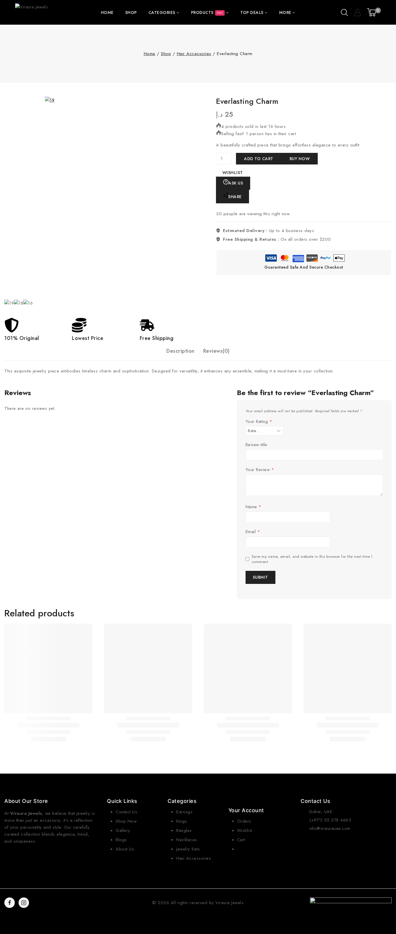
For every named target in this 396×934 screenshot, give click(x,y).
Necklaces (186, 840)
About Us (125, 849)
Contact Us (126, 812)
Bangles (184, 830)
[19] (146, 198)
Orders (244, 821)
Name (253, 507)
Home (107, 12)
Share (235, 197)
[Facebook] (9, 902)
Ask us (235, 183)
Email (253, 532)
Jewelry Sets (188, 849)
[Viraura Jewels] (32, 12)
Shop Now (126, 821)
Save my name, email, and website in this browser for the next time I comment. (312, 559)
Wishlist (244, 830)
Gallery (123, 830)
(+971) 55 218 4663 (330, 820)
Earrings (184, 812)
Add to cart (258, 159)
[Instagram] (24, 902)
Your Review (260, 470)
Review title (256, 445)
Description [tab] (180, 351)
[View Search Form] (344, 12)
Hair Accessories (193, 858)
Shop (131, 12)
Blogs (121, 840)
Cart (241, 840)
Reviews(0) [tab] (216, 351)
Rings (181, 821)
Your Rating (259, 422)
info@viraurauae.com (329, 828)
